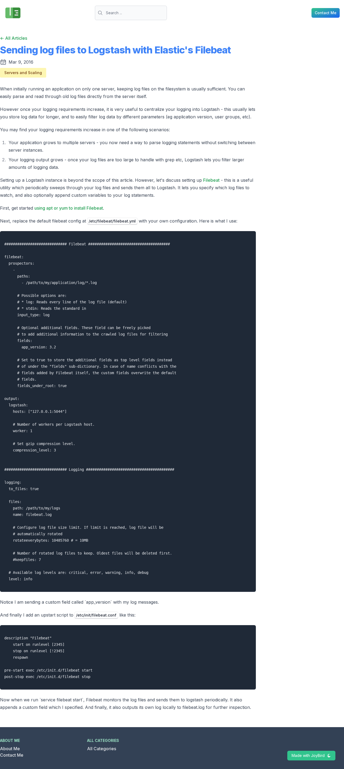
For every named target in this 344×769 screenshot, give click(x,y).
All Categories (101, 748)
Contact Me (11, 755)
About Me (10, 748)
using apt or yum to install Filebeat (68, 208)
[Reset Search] (165, 13)
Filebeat (211, 180)
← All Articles (13, 38)
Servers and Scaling (23, 72)
